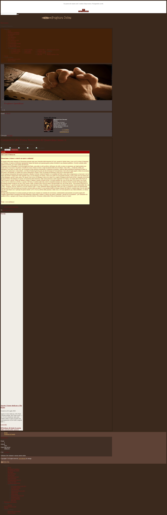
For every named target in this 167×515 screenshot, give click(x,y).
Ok (83, 9)
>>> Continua (65, 129)
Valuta (2, 149)
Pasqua (10, 206)
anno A (6, 206)
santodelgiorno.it (64, 131)
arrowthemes (22, 458)
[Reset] (18, 14)
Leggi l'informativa (83, 11)
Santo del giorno (50, 117)
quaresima (15, 206)
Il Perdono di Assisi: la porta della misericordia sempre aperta (11, 424)
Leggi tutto (4, 418)
